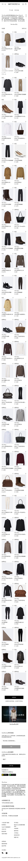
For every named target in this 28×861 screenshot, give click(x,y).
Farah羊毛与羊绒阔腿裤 (7, 160)
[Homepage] (14, 4)
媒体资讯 (16, 830)
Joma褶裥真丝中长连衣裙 (20, 116)
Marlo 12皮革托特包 (19, 336)
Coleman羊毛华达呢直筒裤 (21, 402)
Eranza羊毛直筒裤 (18, 644)
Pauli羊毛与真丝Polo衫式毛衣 (9, 358)
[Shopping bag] (25, 4)
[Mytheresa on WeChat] (3, 853)
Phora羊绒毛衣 (18, 380)
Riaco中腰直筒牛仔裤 (7, 512)
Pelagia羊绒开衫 (18, 578)
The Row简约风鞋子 (7, 791)
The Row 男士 (14, 24)
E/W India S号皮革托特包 (20, 512)
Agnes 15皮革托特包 (7, 402)
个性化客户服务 (5, 822)
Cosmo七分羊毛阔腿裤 (7, 248)
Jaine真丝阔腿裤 (18, 204)
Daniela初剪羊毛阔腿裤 (7, 468)
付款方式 (4, 829)
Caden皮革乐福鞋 (18, 70)
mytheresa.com (16, 857)
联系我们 (4, 824)
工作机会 (16, 833)
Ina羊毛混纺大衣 (6, 534)
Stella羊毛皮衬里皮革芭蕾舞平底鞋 (10, 578)
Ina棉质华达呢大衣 (19, 622)
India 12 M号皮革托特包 (8, 490)
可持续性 (16, 828)
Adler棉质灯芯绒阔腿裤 (7, 70)
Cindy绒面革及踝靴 (19, 490)
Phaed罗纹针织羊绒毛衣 (8, 600)
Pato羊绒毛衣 (5, 688)
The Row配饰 (10, 794)
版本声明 (4, 845)
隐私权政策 (4, 843)
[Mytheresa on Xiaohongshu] (6, 853)
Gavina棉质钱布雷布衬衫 (8, 446)
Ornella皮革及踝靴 (6, 204)
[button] (13, 32)
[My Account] (23, 4)
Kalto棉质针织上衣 (19, 270)
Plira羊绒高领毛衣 (6, 556)
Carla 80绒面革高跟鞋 (7, 116)
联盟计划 (16, 837)
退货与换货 (4, 833)
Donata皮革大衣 (18, 666)
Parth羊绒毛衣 (18, 182)
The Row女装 (10, 793)
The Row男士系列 (14, 724)
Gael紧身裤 (4, 622)
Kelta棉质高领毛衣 (6, 138)
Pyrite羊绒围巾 (5, 644)
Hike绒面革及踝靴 (18, 248)
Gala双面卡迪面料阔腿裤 (20, 314)
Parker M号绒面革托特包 (20, 138)
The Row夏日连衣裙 (18, 791)
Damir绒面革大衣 (6, 182)
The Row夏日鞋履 (20, 790)
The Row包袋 (18, 793)
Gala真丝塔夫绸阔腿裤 (20, 556)
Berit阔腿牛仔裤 (6, 380)
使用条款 (4, 841)
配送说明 (4, 831)
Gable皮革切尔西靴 (6, 292)
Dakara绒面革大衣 (6, 226)
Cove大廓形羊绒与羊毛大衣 (8, 94)
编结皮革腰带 (17, 48)
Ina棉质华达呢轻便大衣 (7, 314)
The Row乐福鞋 (18, 794)
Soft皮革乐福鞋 (5, 336)
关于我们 (16, 822)
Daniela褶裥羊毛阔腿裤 (20, 94)
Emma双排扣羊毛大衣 (7, 48)
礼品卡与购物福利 (6, 827)
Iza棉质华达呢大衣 (6, 270)
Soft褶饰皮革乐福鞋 (19, 688)
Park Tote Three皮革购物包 (21, 226)
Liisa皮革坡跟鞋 (18, 160)
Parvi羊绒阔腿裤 (18, 292)
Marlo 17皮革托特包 (19, 446)
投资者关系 (16, 835)
